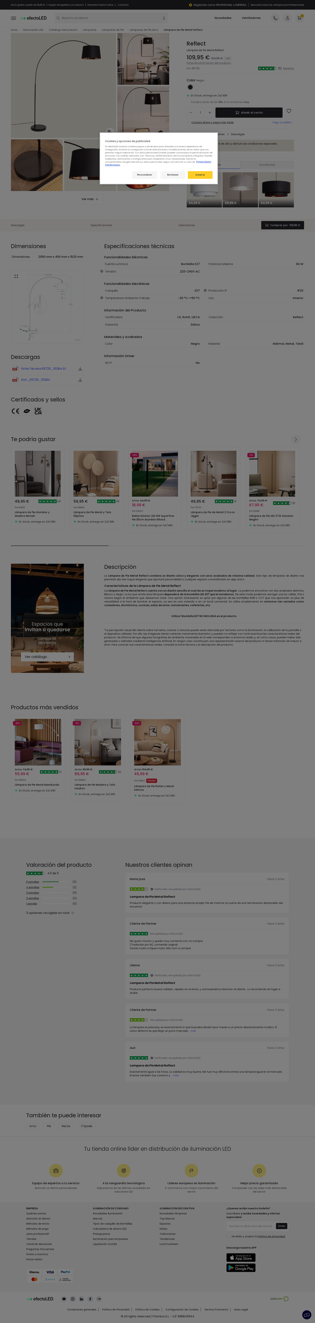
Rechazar (173, 174)
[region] (159, 158)
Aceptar (200, 174)
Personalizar (144, 174)
